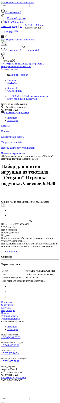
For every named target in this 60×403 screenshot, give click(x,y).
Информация (8, 310)
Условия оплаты (9, 316)
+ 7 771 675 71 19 (10, 361)
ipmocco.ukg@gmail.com (16, 112)
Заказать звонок (9, 69)
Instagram (12, 117)
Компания (6, 302)
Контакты (6, 307)
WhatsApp (12, 120)
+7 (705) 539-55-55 (34, 25)
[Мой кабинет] (2, 54)
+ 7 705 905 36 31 (10, 345)
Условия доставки (10, 318)
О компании (7, 305)
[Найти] (2, 9)
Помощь (5, 313)
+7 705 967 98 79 (10, 353)
